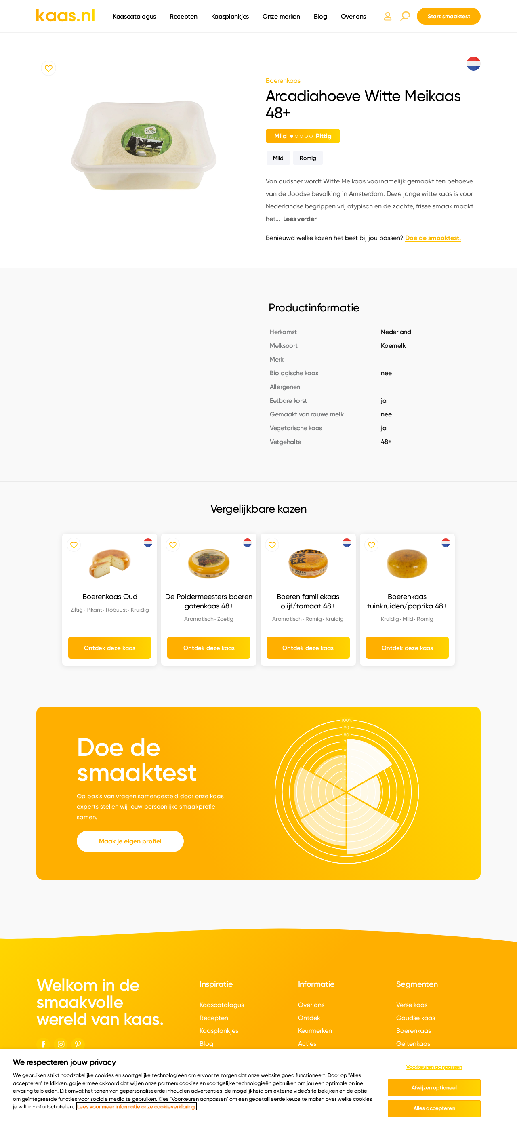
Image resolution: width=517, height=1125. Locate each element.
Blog (320, 16)
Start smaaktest (449, 16)
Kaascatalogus (134, 16)
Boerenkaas (413, 1031)
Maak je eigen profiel (130, 841)
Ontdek (309, 1018)
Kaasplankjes (230, 16)
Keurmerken (315, 1031)
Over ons (353, 16)
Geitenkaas (413, 1043)
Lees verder (300, 218)
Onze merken (281, 16)
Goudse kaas (415, 1018)
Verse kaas (411, 1005)
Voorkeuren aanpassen (434, 1067)
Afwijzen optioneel (434, 1087)
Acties (307, 1043)
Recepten (184, 16)
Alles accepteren (434, 1108)
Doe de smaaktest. (433, 237)
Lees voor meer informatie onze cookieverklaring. (136, 1106)
